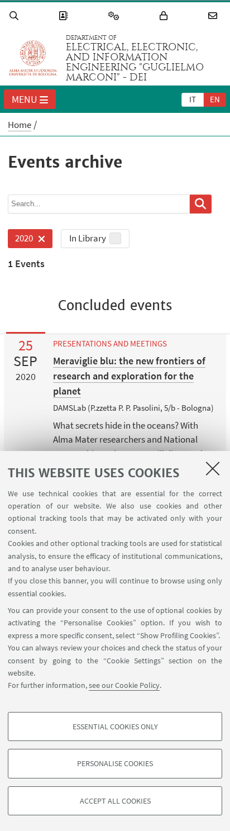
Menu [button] (24, 99)
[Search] (15, 15)
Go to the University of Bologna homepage (33, 58)
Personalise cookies (115, 763)
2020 (20, 240)
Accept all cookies (115, 801)
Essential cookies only (115, 726)
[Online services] (116, 15)
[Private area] (165, 15)
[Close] (213, 468)
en (215, 99)
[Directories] (65, 15)
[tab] (192, 99)
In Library (87, 238)
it (192, 99)
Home (19, 124)
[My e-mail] (214, 15)
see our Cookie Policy (124, 685)
